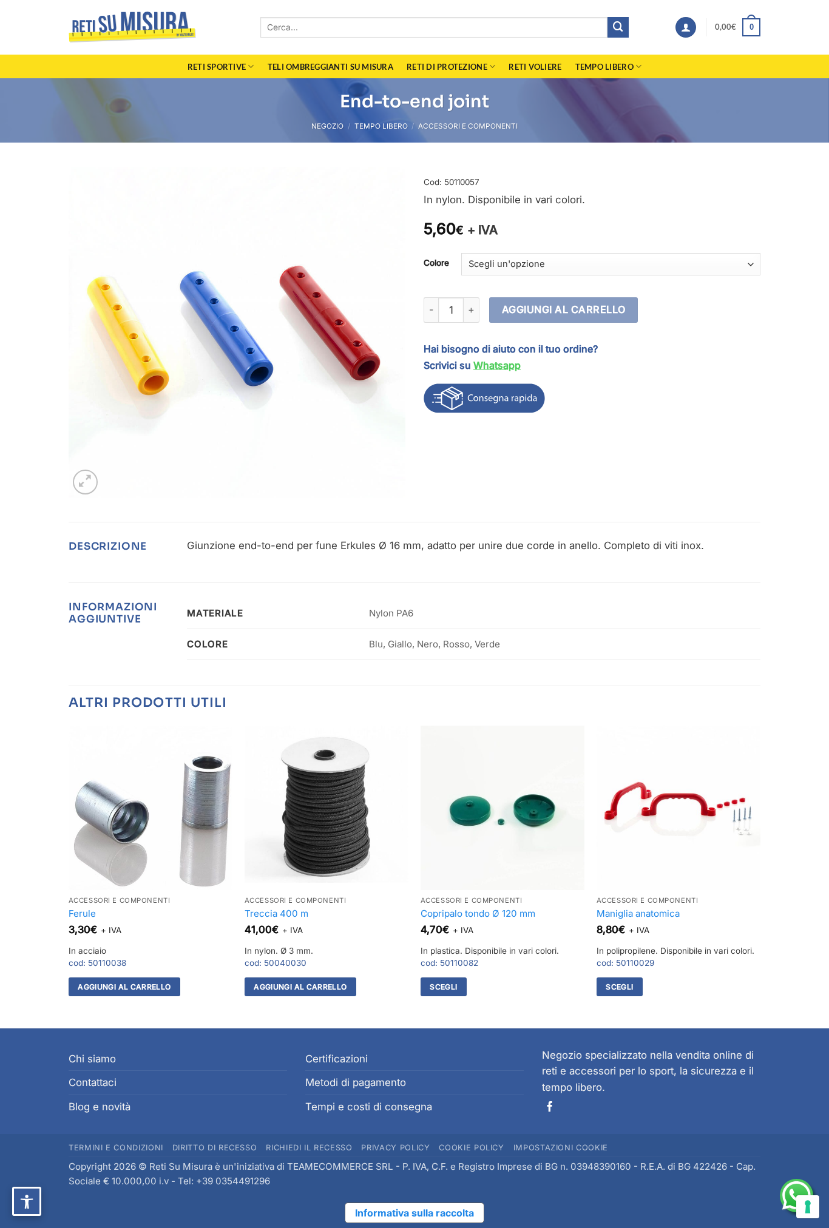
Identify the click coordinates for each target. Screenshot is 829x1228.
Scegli (443, 986)
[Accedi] (685, 27)
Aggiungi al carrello (564, 309)
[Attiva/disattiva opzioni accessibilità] (26, 1201)
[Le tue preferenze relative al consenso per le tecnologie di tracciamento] (807, 1206)
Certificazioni (336, 1059)
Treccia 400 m (276, 913)
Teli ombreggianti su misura (330, 67)
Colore (436, 262)
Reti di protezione (447, 67)
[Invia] (618, 27)
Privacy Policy (395, 1147)
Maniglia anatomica (638, 913)
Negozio (327, 126)
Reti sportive (217, 67)
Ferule (82, 913)
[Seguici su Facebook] (549, 1107)
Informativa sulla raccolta (414, 1213)
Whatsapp (497, 365)
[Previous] (69, 875)
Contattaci (93, 1082)
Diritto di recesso (214, 1147)
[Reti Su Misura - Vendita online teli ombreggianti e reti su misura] (132, 27)
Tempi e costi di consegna (368, 1107)
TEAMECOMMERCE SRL (340, 1166)
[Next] (760, 875)
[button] (737, 27)
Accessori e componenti (468, 126)
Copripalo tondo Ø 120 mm (478, 913)
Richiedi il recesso (309, 1147)
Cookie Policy (471, 1147)
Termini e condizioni (116, 1147)
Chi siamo (92, 1059)
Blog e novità (99, 1107)
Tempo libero (604, 67)
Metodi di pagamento (355, 1082)
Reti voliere (535, 67)
